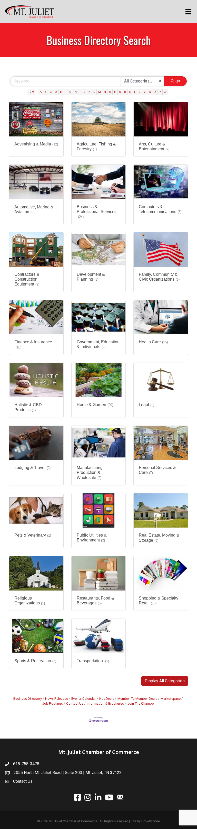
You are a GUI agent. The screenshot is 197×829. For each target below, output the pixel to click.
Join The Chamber (141, 703)
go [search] (177, 80)
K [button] (89, 92)
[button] (164, 681)
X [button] (155, 92)
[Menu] (189, 11)
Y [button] (160, 92)
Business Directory (27, 698)
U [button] (140, 92)
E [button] (61, 92)
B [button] (45, 92)
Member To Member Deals (137, 698)
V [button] (144, 92)
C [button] (51, 92)
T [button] (134, 92)
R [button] (125, 92)
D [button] (56, 92)
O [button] (110, 92)
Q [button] (120, 92)
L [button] (94, 92)
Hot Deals (106, 698)
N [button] (105, 92)
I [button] (80, 92)
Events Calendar (83, 698)
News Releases (56, 698)
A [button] (41, 92)
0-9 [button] (32, 92)
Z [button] (165, 92)
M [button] (99, 92)
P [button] (115, 92)
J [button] (84, 92)
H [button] (76, 92)
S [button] (130, 92)
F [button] (65, 92)
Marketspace (171, 698)
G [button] (70, 92)
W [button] (150, 92)
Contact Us (74, 703)
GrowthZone (150, 821)
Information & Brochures (105, 703)
